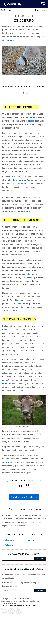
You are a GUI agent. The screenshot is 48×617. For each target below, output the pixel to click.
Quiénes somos (7, 606)
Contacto (26, 606)
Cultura (7, 10)
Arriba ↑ (34, 606)
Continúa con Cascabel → (24, 497)
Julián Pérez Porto (22, 515)
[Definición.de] (11, 4)
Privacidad (18, 606)
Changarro (9, 540)
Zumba (31, 540)
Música (14, 10)
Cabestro (9, 545)
